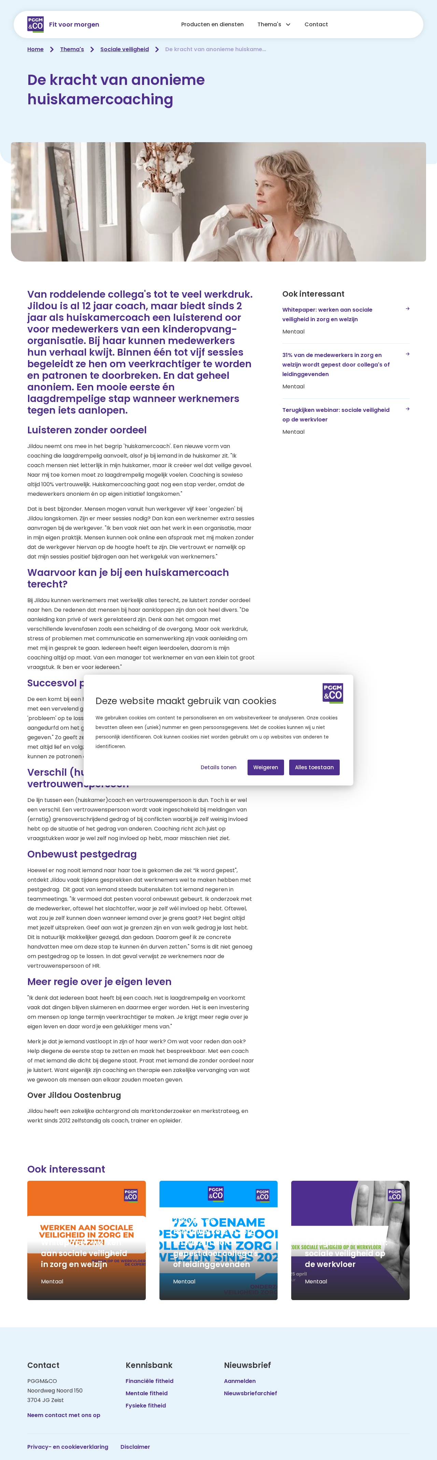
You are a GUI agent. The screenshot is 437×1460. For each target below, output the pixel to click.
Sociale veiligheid (124, 49)
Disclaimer (135, 1447)
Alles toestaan (314, 767)
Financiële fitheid (149, 1381)
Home (35, 49)
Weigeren (265, 767)
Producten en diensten (212, 24)
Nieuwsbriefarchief (250, 1393)
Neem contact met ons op (63, 1415)
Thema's (269, 24)
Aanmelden (240, 1381)
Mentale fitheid (147, 1393)
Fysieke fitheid (146, 1406)
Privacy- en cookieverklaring (67, 1447)
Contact (316, 24)
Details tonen (219, 767)
